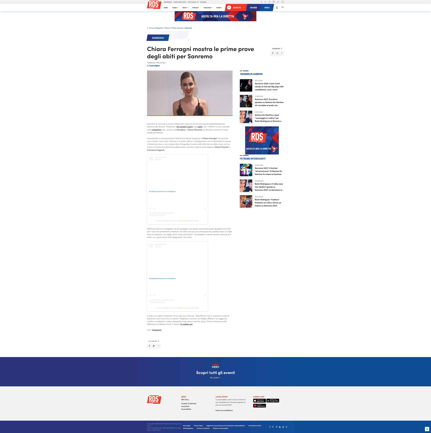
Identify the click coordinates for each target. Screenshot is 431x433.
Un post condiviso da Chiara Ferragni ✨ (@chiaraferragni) (177, 221)
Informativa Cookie (254, 425)
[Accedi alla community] (277, 7)
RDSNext (203, 2)
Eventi (219, 8)
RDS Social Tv (193, 2)
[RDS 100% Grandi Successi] (154, 5)
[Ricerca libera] (282, 7)
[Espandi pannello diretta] (243, 7)
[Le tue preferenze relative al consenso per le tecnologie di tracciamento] (427, 429)
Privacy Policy (198, 425)
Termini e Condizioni (203, 428)
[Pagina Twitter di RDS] (265, 2)
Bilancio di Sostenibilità (220, 428)
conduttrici (156, 129)
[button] (272, 53)
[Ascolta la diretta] (229, 8)
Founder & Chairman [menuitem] (188, 403)
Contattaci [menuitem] (185, 406)
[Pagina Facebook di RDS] (261, 2)
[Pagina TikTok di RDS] (278, 2)
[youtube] (286, 427)
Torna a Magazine (156, 28)
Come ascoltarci (180, 2)
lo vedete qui (186, 324)
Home (166, 8)
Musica (167, 28)
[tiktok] (283, 427)
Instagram (157, 329)
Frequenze (168, 2)
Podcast (195, 8)
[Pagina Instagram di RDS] (269, 2)
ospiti (200, 126)
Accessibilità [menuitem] (186, 409)
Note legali (186, 425)
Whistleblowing (188, 428)
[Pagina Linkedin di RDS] (274, 2)
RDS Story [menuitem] (185, 399)
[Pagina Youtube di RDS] (282, 2)
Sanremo (188, 28)
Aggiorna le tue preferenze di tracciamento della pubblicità (225, 425)
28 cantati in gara (185, 126)
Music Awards (177, 28)
